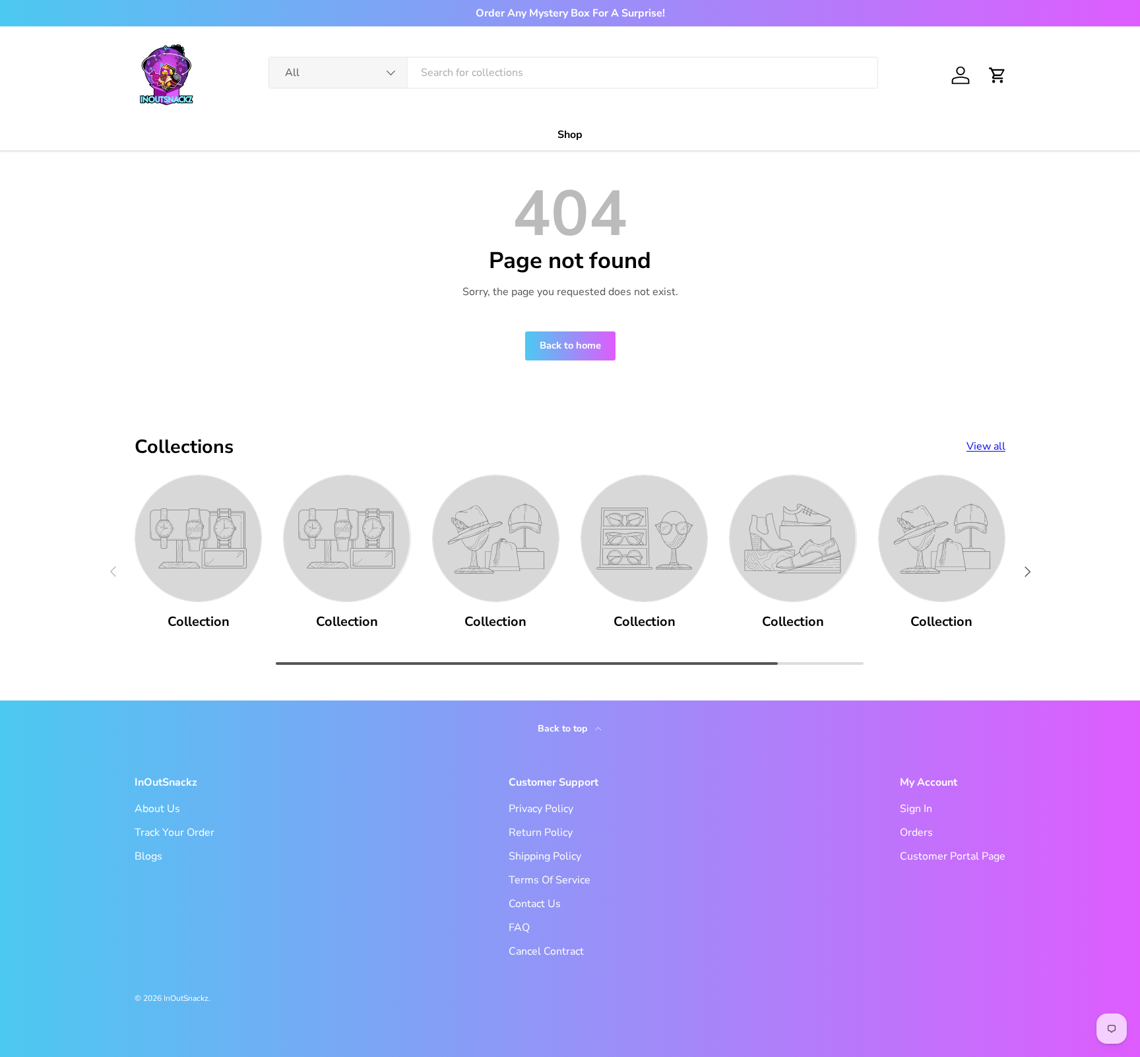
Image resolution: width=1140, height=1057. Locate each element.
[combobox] (573, 72)
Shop (570, 134)
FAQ (519, 927)
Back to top (564, 728)
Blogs (148, 856)
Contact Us (535, 904)
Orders (916, 832)
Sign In (916, 808)
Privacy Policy (541, 808)
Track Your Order (174, 832)
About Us (157, 808)
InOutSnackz (186, 998)
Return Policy (541, 832)
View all (985, 446)
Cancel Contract (546, 951)
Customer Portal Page (952, 856)
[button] (997, 75)
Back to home (570, 345)
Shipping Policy (545, 856)
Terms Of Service (549, 880)
